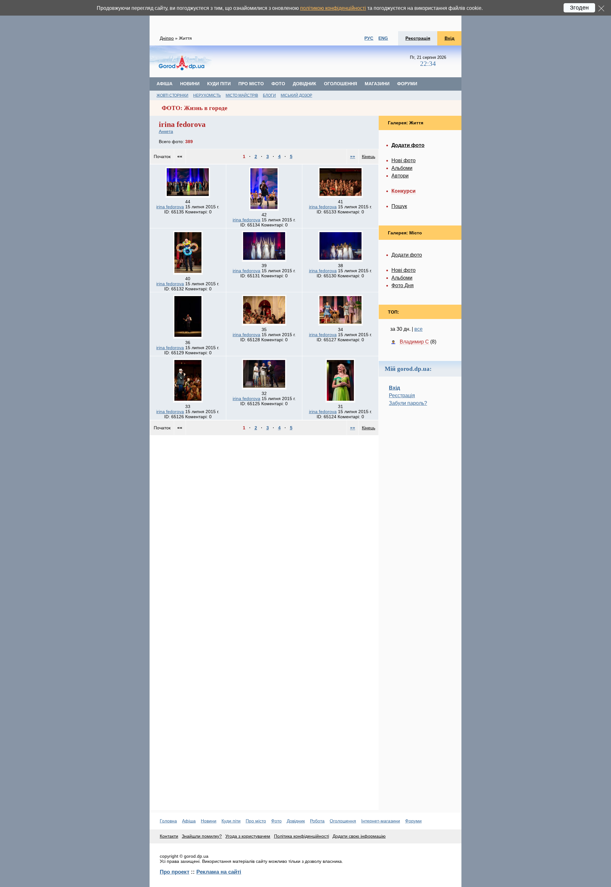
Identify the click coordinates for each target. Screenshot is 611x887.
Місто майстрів (242, 95)
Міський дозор (296, 95)
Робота (317, 820)
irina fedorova (170, 206)
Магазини (377, 83)
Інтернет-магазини (380, 820)
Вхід (449, 38)
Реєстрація (417, 38)
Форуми (407, 83)
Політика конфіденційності (301, 836)
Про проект (174, 872)
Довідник (304, 83)
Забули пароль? (408, 403)
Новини (190, 83)
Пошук (399, 206)
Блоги (269, 95)
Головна (168, 820)
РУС (368, 38)
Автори (400, 175)
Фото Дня (402, 285)
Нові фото (403, 160)
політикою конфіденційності (333, 8)
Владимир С (414, 341)
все (418, 329)
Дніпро (167, 38)
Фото (278, 83)
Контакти (169, 836)
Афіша (164, 83)
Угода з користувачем (247, 836)
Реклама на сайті (218, 872)
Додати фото (406, 255)
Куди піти (219, 83)
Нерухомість (207, 95)
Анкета (166, 131)
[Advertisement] (305, 15)
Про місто (251, 83)
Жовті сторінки (172, 95)
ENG (383, 38)
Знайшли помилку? (202, 836)
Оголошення (340, 83)
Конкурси (403, 191)
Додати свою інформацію (359, 836)
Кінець (368, 156)
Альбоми (401, 168)
